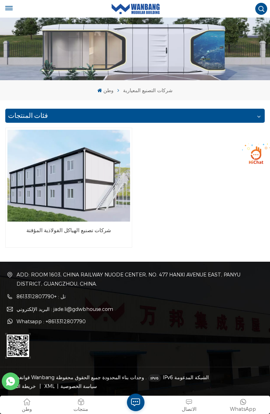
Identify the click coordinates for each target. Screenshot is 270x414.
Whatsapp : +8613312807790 (51, 321)
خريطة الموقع (22, 386)
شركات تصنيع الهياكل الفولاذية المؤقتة (68, 230)
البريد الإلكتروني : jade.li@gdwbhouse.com (65, 309)
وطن (108, 90)
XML (49, 386)
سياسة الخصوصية (78, 386)
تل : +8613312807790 (41, 296)
